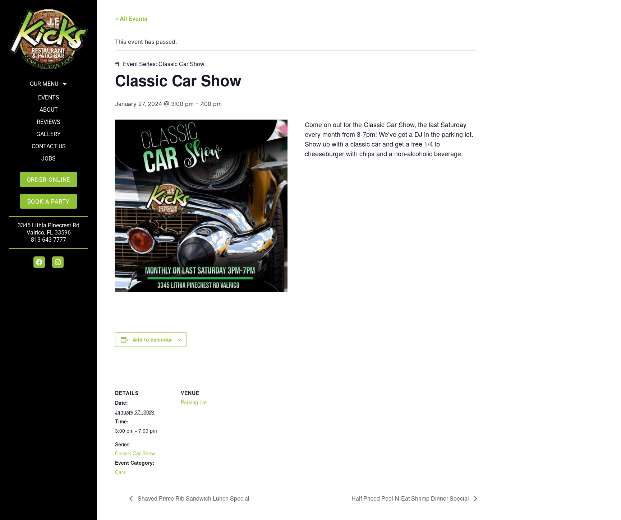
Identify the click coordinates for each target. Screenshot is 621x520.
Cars (120, 471)
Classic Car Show (135, 453)
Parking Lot (194, 402)
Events (48, 97)
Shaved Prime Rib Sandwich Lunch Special (192, 498)
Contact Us (49, 146)
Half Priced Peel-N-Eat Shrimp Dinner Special (410, 498)
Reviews (48, 122)
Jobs (48, 158)
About (49, 109)
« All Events (131, 18)
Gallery (48, 134)
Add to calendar (152, 339)
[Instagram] (58, 262)
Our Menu (44, 83)
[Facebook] (39, 262)
